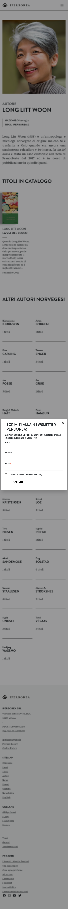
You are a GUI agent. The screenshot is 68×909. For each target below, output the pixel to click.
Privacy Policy (35, 475)
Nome (7, 443)
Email (8, 464)
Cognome (9, 453)
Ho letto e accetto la (25, 475)
